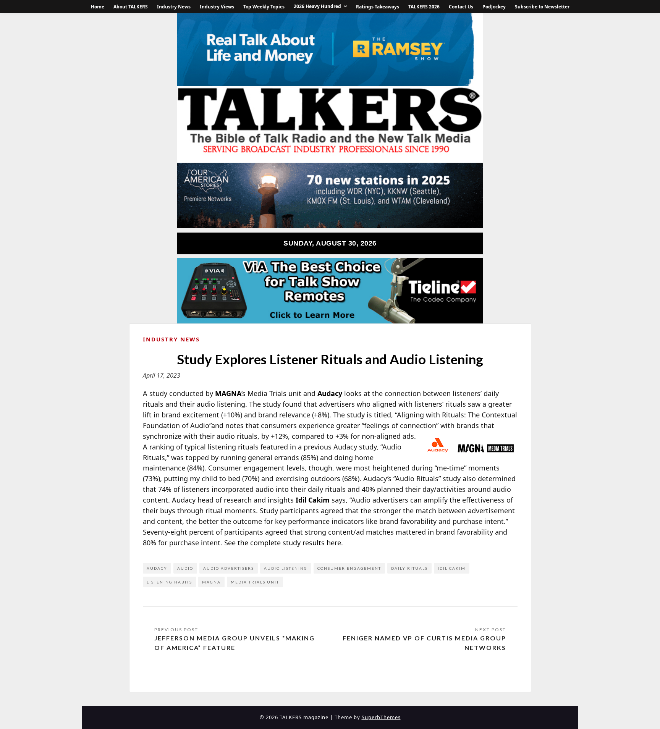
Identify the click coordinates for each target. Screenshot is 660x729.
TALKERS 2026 (424, 6)
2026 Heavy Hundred (317, 6)
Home (97, 6)
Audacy (157, 568)
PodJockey (494, 6)
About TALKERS (130, 6)
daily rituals (409, 568)
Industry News (174, 6)
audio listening (285, 568)
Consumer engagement (349, 568)
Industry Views (217, 6)
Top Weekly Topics (264, 6)
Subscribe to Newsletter (542, 6)
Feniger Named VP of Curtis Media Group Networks (424, 642)
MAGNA (211, 582)
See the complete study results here (282, 542)
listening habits (169, 582)
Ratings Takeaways (377, 6)
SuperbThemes (381, 717)
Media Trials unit (255, 582)
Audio (185, 568)
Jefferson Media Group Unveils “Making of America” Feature (234, 642)
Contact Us (461, 6)
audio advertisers (228, 568)
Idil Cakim (452, 568)
